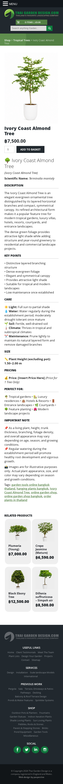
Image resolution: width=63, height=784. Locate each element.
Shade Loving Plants (20, 720)
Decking (37, 692)
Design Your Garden (32, 656)
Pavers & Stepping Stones (26, 728)
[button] (6, 3)
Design (10, 672)
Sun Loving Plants (42, 720)
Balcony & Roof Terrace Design (31, 696)
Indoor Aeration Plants (40, 716)
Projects (48, 656)
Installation (22, 672)
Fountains (44, 712)
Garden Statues (18, 716)
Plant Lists (14, 656)
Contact (25, 660)
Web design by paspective (31, 777)
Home (11, 652)
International (31, 676)
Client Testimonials (26, 652)
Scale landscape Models (42, 672)
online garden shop (44, 492)
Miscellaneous (30, 735)
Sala (20, 688)
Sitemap (36, 660)
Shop (7, 40)
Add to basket (30, 149)
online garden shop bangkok (23, 496)
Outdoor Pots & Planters (24, 712)
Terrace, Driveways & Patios (39, 688)
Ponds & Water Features (20, 700)
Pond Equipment (23, 731)
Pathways (25, 692)
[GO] (49, 28)
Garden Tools (41, 731)
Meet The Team (46, 652)
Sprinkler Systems (44, 700)
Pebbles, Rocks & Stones (30, 724)
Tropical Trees (21, 40)
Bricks (45, 728)
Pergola (12, 688)
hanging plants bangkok (32, 489)
